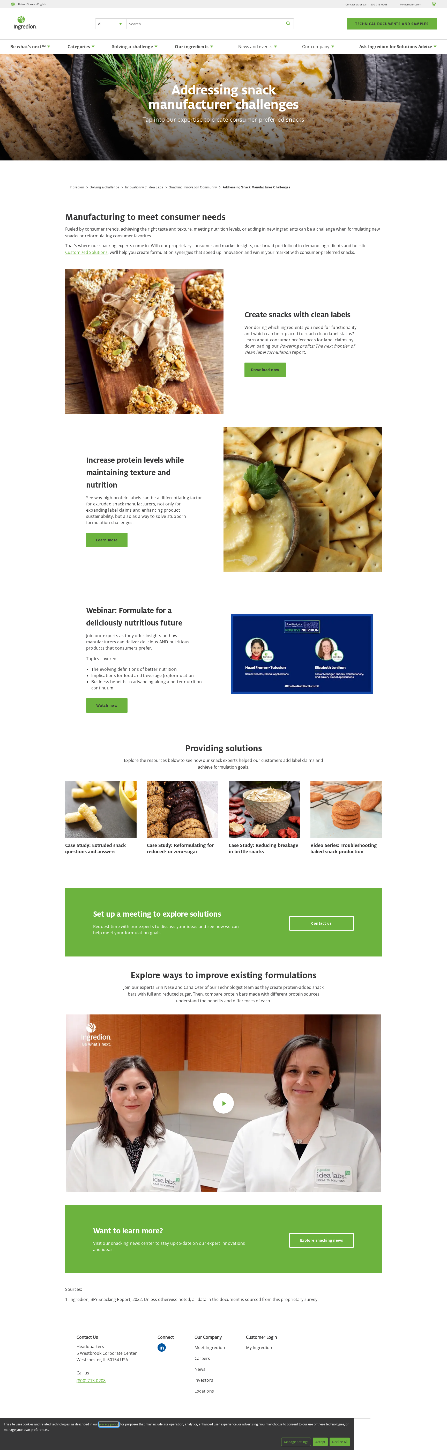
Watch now (107, 705)
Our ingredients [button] (191, 46)
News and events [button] (255, 46)
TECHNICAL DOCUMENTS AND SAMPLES (392, 23)
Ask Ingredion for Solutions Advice (395, 46)
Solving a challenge (104, 187)
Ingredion (77, 187)
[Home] (24, 30)
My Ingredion (259, 1347)
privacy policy (108, 1424)
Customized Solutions (86, 252)
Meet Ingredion (210, 1347)
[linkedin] (163, 1348)
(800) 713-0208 (91, 1380)
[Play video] (223, 1103)
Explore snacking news (321, 1240)
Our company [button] (316, 46)
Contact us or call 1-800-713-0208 (367, 4)
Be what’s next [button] (28, 46)
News (200, 1369)
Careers (202, 1358)
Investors (204, 1380)
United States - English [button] (32, 4)
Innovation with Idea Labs (144, 187)
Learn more (107, 540)
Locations (204, 1391)
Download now (265, 369)
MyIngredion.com (410, 4)
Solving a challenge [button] (132, 46)
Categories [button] (79, 46)
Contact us (321, 923)
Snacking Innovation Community (193, 187)
